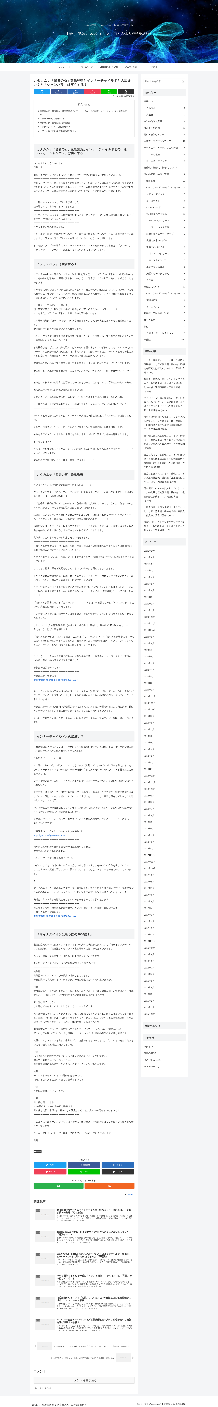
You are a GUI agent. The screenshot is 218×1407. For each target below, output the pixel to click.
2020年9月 (149, 637)
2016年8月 (149, 961)
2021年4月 (149, 590)
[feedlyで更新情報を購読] (59, 1186)
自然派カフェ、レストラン (165, 333)
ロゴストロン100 (167, 260)
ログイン (148, 1046)
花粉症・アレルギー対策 (164, 313)
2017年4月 (149, 908)
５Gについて (165, 306)
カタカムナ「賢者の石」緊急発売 (55, 123)
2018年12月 (150, 775)
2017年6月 (149, 895)
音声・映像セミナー (164, 134)
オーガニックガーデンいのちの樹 (164, 148)
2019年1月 (149, 769)
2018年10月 (150, 789)
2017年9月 (149, 875)
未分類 (38, 1152)
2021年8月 (149, 564)
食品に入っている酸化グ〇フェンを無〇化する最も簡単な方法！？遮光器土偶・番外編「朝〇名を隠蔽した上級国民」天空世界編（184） (164, 460)
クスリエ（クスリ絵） (167, 227)
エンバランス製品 (165, 267)
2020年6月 (149, 656)
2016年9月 (149, 954)
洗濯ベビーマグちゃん (165, 273)
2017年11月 (150, 861)
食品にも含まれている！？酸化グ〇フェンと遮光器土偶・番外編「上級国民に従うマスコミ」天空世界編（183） (164, 477)
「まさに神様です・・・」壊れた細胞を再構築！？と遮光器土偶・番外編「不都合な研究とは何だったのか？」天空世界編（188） (164, 366)
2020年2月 (149, 683)
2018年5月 (149, 822)
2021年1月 (149, 610)
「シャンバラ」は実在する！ (53, 118)
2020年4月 (149, 670)
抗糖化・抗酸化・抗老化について (164, 167)
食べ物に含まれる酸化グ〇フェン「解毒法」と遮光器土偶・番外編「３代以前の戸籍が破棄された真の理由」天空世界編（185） (164, 441)
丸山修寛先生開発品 (165, 214)
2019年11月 (150, 703)
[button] (183, 82)
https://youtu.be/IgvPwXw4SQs (49, 835)
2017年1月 (149, 928)
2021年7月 (149, 570)
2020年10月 (150, 630)
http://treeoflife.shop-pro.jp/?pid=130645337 (56, 680)
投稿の (150, 1053)
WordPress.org (151, 1066)
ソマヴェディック (165, 194)
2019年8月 (149, 723)
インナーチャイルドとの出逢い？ (55, 127)
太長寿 (165, 280)
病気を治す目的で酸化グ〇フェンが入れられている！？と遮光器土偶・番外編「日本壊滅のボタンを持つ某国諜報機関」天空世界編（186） (164, 423)
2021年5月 (149, 584)
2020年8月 (149, 643)
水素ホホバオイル (165, 247)
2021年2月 (149, 603)
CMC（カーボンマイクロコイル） (165, 187)
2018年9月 (149, 795)
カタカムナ (164, 320)
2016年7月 (149, 967)
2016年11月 (150, 941)
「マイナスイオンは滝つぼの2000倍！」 (58, 131)
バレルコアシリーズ (167, 220)
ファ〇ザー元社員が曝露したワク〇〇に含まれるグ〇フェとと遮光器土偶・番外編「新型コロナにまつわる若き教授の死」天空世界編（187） (164, 404)
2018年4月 (149, 828)
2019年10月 (150, 709)
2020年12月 (150, 617)
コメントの (152, 1059)
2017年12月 (150, 855)
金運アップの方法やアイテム (164, 141)
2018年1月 (149, 848)
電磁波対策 (165, 300)
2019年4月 (149, 749)
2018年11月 (150, 782)
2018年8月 (149, 802)
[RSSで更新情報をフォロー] (109, 1186)
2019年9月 (149, 716)
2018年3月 (149, 835)
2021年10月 (150, 551)
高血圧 (165, 114)
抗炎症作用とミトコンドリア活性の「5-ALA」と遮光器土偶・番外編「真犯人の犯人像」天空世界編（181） (164, 526)
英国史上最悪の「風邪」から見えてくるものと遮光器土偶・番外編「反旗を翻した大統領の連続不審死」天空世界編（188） (164, 385)
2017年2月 (149, 921)
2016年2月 (149, 1001)
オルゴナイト (165, 200)
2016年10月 (150, 948)
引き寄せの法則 (164, 128)
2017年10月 (150, 868)
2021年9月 (149, 557)
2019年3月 (149, 756)
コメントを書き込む (84, 1380)
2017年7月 (149, 888)
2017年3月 (149, 915)
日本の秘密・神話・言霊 (164, 174)
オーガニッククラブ (165, 161)
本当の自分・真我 (164, 121)
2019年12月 (150, 696)
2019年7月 (149, 729)
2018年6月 (149, 815)
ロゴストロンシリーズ (165, 253)
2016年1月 (149, 1007)
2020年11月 (150, 623)
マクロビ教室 (165, 154)
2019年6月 (149, 736)
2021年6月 (149, 577)
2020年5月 (149, 663)
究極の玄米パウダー (165, 240)
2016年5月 (149, 981)
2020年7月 (149, 650)
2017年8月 (149, 881)
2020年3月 (149, 676)
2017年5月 (149, 901)
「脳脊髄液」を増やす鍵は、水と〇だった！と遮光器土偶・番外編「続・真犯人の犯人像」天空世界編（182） (164, 511)
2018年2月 (149, 842)
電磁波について (164, 286)
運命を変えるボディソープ (165, 234)
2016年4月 (149, 987)
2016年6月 (149, 974)
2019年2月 (149, 762)
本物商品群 (164, 181)
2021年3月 (149, 597)
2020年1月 (149, 689)
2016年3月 (149, 994)
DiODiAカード (165, 207)
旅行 (164, 326)
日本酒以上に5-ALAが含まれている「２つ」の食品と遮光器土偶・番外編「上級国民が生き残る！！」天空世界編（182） (164, 494)
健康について (164, 101)
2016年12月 (150, 934)
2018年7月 (149, 809)
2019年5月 (149, 742)
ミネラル (165, 108)
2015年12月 (150, 1014)
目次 (80, 104)
